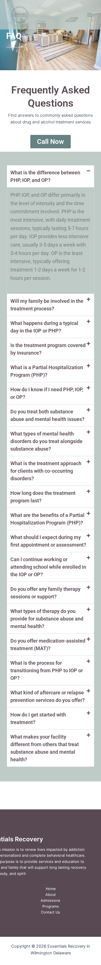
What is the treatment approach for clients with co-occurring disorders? (45, 470)
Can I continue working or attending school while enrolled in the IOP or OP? (48, 566)
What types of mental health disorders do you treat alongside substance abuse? (46, 441)
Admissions (50, 900)
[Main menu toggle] (89, 15)
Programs (50, 906)
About (50, 895)
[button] (50, 176)
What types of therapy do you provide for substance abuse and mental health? (46, 618)
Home (51, 889)
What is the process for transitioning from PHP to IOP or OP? (46, 670)
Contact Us (50, 912)
